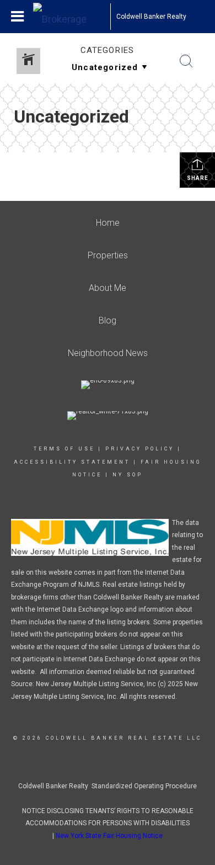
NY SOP (127, 474)
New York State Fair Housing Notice (109, 836)
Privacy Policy (139, 449)
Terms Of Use (64, 449)
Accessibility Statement (72, 462)
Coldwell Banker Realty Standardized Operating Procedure (107, 786)
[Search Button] (186, 61)
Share (197, 178)
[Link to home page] (71, 16)
